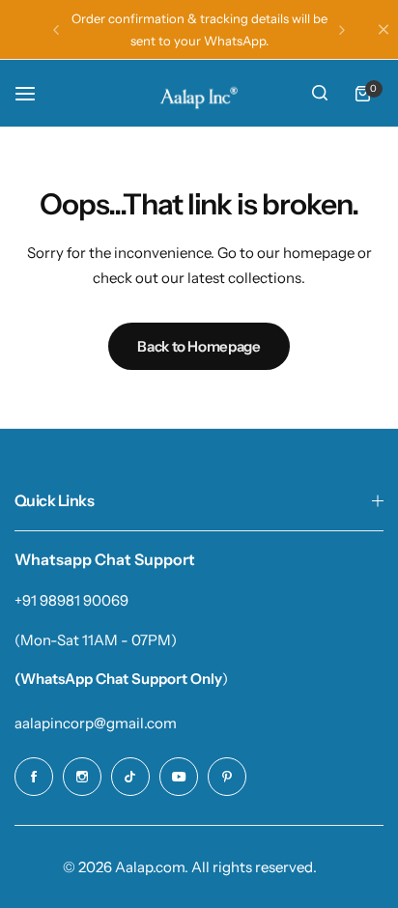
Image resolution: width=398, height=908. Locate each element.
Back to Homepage (198, 346)
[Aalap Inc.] (199, 93)
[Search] (319, 93)
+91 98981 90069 (71, 600)
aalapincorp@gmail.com (95, 723)
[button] (56, 29)
